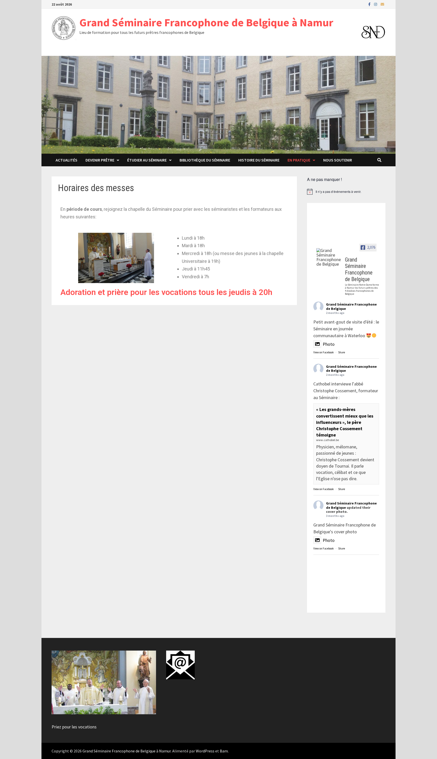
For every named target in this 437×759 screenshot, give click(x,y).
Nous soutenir (337, 160)
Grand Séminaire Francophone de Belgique (351, 306)
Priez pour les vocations (74, 727)
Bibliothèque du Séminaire (205, 160)
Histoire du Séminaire (258, 160)
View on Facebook (323, 352)
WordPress (205, 750)
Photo (329, 344)
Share (341, 352)
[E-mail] (382, 4)
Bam (224, 750)
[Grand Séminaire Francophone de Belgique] (328, 257)
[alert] (346, 192)
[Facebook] (370, 4)
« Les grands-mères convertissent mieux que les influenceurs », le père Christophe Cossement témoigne (344, 422)
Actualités (66, 160)
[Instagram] (376, 4)
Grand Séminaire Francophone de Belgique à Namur (206, 22)
